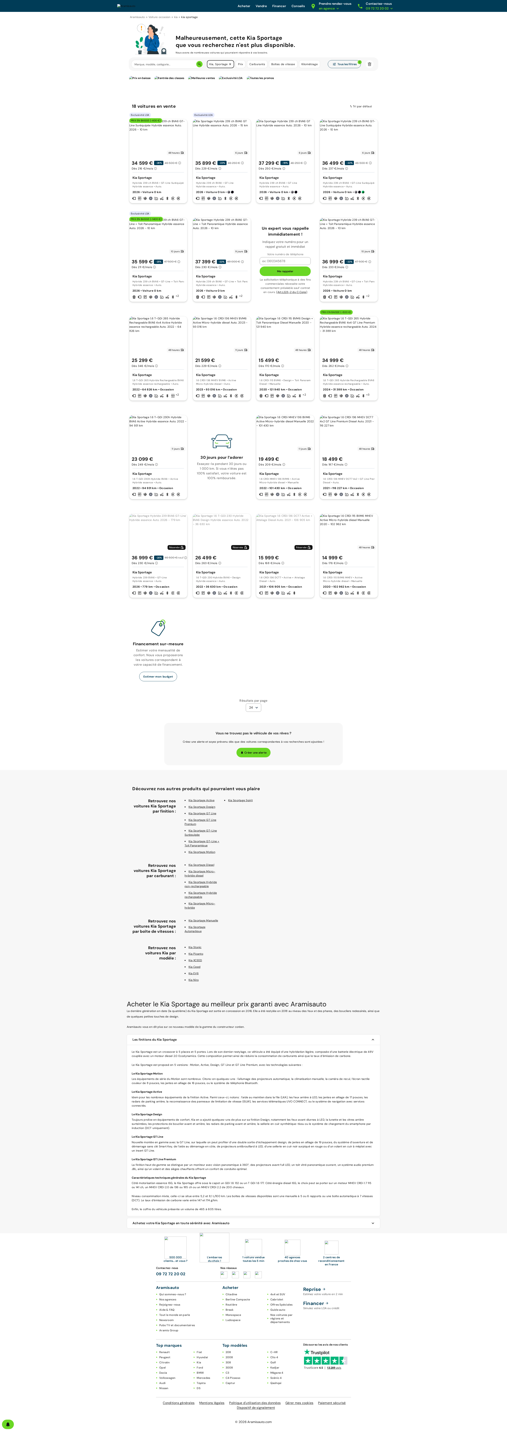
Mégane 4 (276, 1372)
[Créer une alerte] (8, 1424)
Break (229, 1310)
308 (228, 1362)
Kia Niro (194, 980)
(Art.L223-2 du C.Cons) (291, 292)
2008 (229, 1357)
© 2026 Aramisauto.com (253, 1422)
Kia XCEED (195, 960)
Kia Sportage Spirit (240, 800)
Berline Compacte (238, 1299)
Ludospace (233, 1320)
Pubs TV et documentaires (177, 1325)
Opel (162, 1367)
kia (176, 17)
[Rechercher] (199, 64)
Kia (199, 1362)
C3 (227, 1372)
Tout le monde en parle (174, 1315)
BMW (200, 1372)
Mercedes (203, 1378)
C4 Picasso (233, 1378)
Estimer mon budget (158, 676)
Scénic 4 (276, 1378)
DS (198, 1388)
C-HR (274, 1352)
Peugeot (164, 1357)
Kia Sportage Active (201, 800)
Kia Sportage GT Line (202, 813)
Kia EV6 (194, 973)
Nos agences (167, 1299)
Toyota (201, 1383)
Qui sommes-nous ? (172, 1294)
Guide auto (277, 1310)
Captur (230, 1383)
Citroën (164, 1362)
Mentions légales (211, 1403)
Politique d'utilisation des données (255, 1403)
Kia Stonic (195, 947)
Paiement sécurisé (332, 1403)
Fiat (199, 1352)
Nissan (163, 1388)
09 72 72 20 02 (171, 1273)
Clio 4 (274, 1357)
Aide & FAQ (167, 1310)
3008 (229, 1367)
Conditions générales (178, 1403)
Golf (273, 1362)
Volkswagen (167, 1378)
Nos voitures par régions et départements (281, 1318)
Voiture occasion (160, 17)
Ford (200, 1367)
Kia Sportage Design (202, 807)
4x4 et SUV (277, 1294)
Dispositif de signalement (256, 1408)
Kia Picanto (196, 954)
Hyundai (202, 1357)
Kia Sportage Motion (202, 852)
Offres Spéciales (281, 1304)
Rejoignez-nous (169, 1304)
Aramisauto (137, 17)
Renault (164, 1352)
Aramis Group (168, 1330)
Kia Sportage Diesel (201, 865)
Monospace (233, 1315)
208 (228, 1352)
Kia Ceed (194, 967)
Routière (231, 1304)
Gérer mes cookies (299, 1403)
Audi (162, 1383)
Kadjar (274, 1367)
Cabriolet (276, 1299)
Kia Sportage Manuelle (203, 920)
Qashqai (276, 1383)
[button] (230, 64)
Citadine (231, 1294)
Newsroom (166, 1320)
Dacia (163, 1372)
